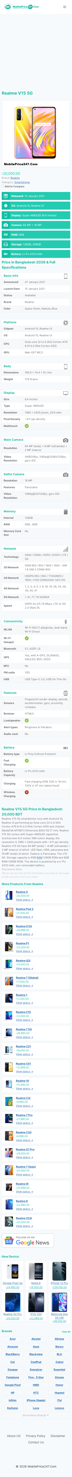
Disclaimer (58, 1436)
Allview (59, 1338)
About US (14, 1436)
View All (66, 1331)
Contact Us (36, 1442)
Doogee (13, 1369)
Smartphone (22, 182)
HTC (36, 1392)
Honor (59, 1385)
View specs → (24, 899)
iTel (59, 1400)
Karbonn (12, 1408)
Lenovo (59, 1408)
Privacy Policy (35, 1436)
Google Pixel (13, 1385)
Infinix (13, 1400)
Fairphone (12, 1377)
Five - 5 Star (36, 1377)
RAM (39, 857)
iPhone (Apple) (36, 1400)
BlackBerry (13, 1354)
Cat (12, 1362)
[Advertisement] (36, 51)
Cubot (59, 1362)
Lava (36, 1408)
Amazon (12, 1346)
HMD (36, 1385)
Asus (36, 1346)
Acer (13, 1338)
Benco (59, 1346)
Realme (37, 884)
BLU (59, 1354)
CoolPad (36, 1362)
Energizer (36, 1369)
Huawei (59, 1392)
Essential (59, 1369)
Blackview (36, 1354)
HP (13, 1392)
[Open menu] (64, 6)
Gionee (59, 1377)
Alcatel (36, 1338)
